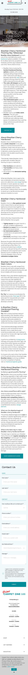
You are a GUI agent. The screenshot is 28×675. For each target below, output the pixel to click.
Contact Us (7, 130)
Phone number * (6, 513)
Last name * (5, 488)
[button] (14, 508)
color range (17, 182)
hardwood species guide (14, 362)
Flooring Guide (14, 18)
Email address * (6, 523)
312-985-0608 (14, 12)
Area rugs (16, 296)
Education (7, 651)
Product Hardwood (8, 20)
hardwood (4, 59)
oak (18, 77)
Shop (5, 638)
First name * (5, 477)
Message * (4, 553)
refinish (19, 247)
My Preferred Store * (7, 544)
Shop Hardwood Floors (12, 456)
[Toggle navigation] (2, 3)
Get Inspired (7, 645)
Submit (14, 584)
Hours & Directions (14, 606)
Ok (14, 669)
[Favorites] (22, 3)
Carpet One (4, 18)
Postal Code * (5, 533)
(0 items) (25, 3)
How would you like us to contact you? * (12, 503)
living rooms (21, 339)
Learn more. (11, 666)
